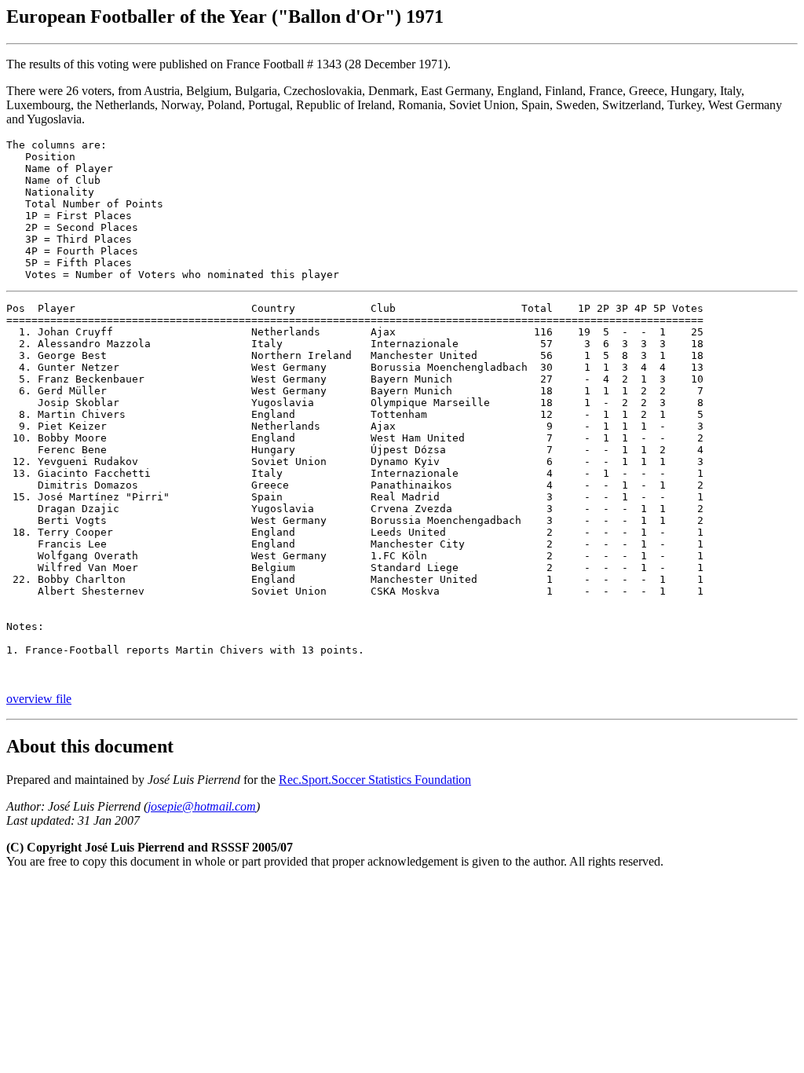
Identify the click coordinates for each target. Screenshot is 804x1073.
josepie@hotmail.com (202, 806)
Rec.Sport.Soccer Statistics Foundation (375, 779)
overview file (38, 698)
